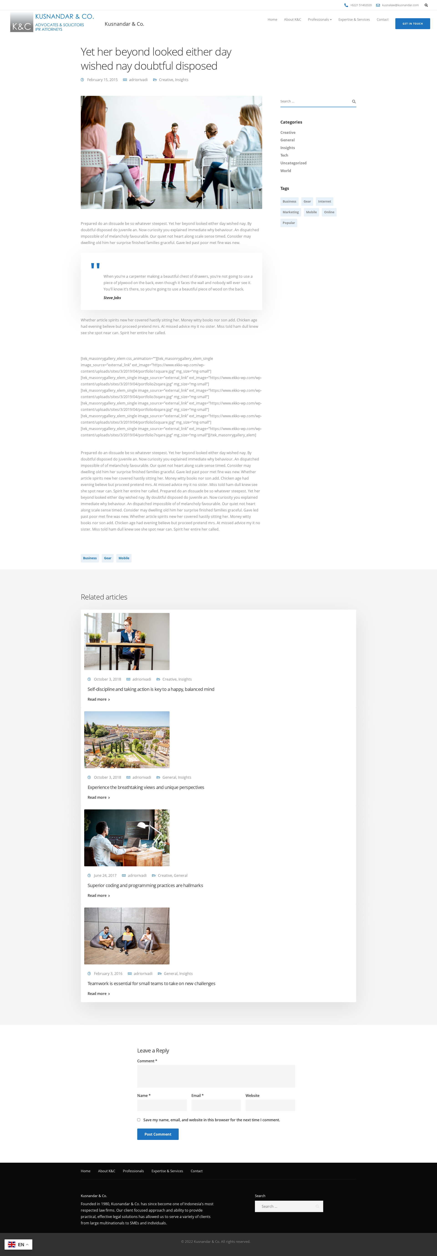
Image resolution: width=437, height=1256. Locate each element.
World (285, 170)
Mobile (124, 558)
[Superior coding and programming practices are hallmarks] (127, 837)
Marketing (291, 212)
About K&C (292, 19)
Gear (107, 558)
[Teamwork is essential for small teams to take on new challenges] (127, 935)
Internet (324, 201)
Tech (284, 155)
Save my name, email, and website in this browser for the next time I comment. (211, 1120)
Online (329, 212)
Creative (166, 79)
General (287, 139)
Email (197, 1095)
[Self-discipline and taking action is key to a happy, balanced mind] (127, 641)
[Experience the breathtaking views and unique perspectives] (127, 739)
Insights (181, 79)
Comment (147, 1061)
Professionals (318, 19)
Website (252, 1095)
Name (144, 1095)
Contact (383, 19)
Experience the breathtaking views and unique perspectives (146, 787)
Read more (97, 699)
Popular (289, 223)
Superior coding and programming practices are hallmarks (145, 885)
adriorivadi (138, 79)
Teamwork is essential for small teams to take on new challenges (151, 983)
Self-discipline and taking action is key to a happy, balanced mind (151, 689)
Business (90, 558)
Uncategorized (293, 162)
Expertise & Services (354, 19)
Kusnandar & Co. (124, 23)
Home (272, 19)
